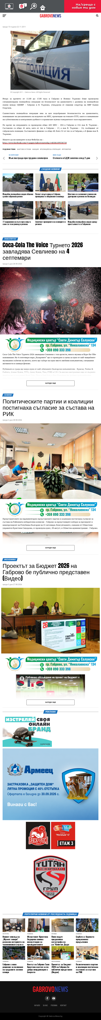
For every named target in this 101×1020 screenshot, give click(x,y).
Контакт (63, 1005)
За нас (45, 1005)
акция (36, 149)
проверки (67, 149)
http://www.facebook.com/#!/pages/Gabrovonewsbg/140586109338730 (35, 142)
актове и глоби (24, 149)
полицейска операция (50, 149)
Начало (37, 1005)
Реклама (54, 1005)
